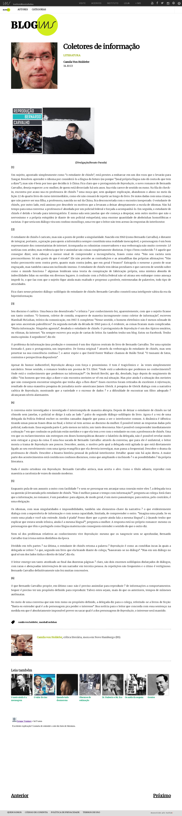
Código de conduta (36, 812)
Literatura (71, 55)
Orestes (151, 697)
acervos (96, 3)
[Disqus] (91, 751)
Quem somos (14, 812)
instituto (112, 3)
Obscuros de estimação (85, 699)
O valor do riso (40, 697)
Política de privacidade (65, 812)
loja (127, 3)
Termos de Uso (91, 812)
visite (82, 3)
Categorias (39, 9)
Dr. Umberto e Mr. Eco (112, 697)
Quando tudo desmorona (63, 699)
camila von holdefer (28, 622)
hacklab (169, 813)
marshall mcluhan (48, 622)
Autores (23, 9)
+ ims (138, 3)
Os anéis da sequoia (134, 697)
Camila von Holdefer (76, 61)
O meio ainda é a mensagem (19, 699)
